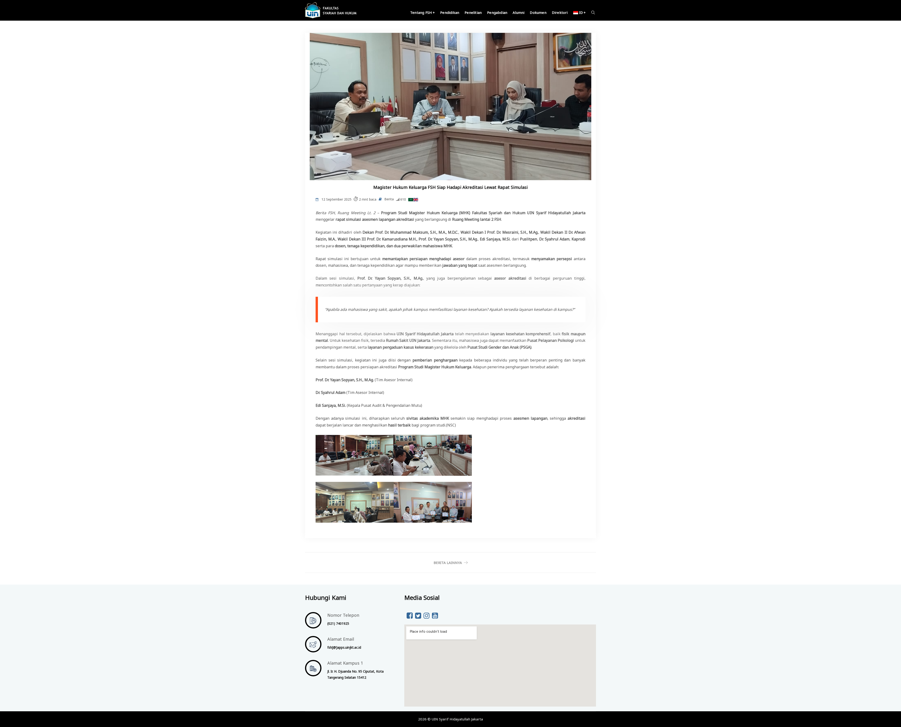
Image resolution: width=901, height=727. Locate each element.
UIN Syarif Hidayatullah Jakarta (457, 719)
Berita (389, 199)
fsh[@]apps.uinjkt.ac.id (344, 647)
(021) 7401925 (338, 623)
